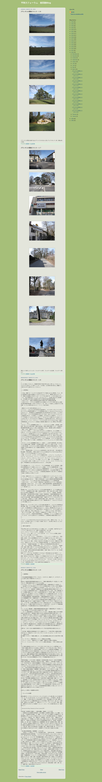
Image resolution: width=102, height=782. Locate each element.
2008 (72, 120)
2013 (72, 46)
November (74, 56)
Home (41, 769)
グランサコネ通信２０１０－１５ (31, 570)
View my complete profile (77, 14)
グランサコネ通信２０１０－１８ (31, 11)
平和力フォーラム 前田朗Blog (36, 3)
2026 (72, 22)
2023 (72, 27)
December (74, 54)
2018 (72, 37)
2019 (72, 35)
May (73, 67)
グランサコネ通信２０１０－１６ (31, 380)
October (74, 57)
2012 (72, 48)
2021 (72, 31)
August (74, 61)
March (74, 69)
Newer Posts (21, 769)
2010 (72, 52)
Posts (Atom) (28, 776)
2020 (72, 33)
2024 (72, 25)
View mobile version (41, 772)
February (74, 114)
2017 (72, 39)
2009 (72, 118)
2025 (72, 23)
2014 (72, 44)
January (74, 116)
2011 (72, 50)
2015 (72, 42)
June (73, 65)
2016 (72, 41)
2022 (72, 29)
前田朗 (72, 12)
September (75, 59)
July (73, 63)
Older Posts (61, 769)
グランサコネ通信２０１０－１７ (31, 148)
